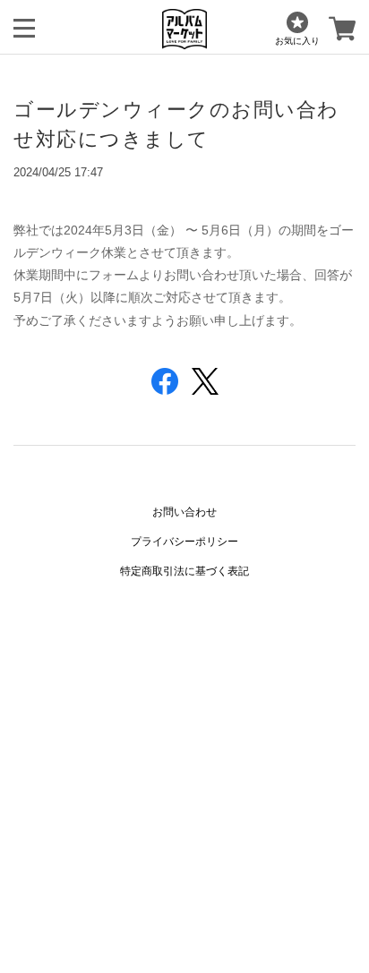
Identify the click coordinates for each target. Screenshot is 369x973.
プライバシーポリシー (184, 541)
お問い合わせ (184, 512)
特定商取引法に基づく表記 (184, 571)
